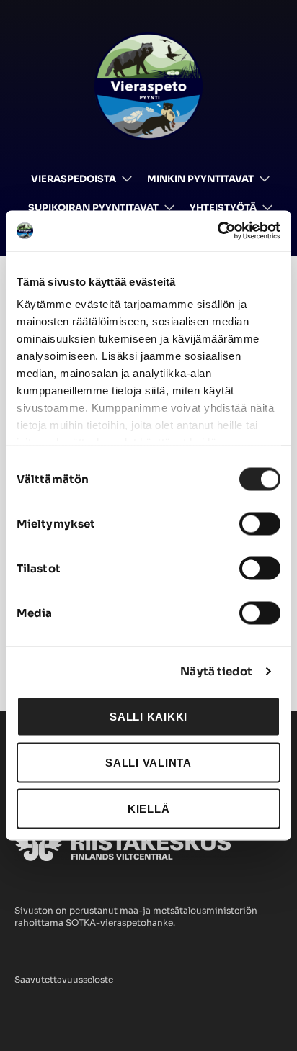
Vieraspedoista (73, 179)
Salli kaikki (148, 716)
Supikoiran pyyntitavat (93, 208)
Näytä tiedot (216, 671)
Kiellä (149, 808)
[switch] (259, 523)
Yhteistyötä (223, 208)
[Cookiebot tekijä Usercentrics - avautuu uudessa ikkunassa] (217, 231)
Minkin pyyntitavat (200, 179)
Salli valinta (148, 762)
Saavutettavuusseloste (63, 979)
